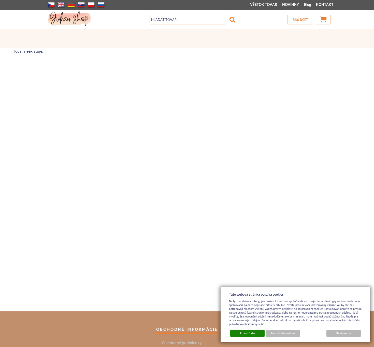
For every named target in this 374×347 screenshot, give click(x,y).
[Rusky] (101, 5)
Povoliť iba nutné (283, 333)
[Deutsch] (71, 5)
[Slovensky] (81, 5)
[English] (61, 5)
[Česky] (51, 5)
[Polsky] (91, 5)
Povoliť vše (247, 333)
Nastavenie (343, 333)
